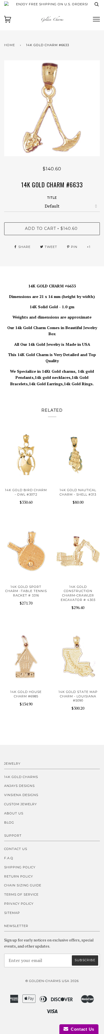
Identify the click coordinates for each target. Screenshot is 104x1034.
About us (13, 813)
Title (52, 198)
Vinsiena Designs (21, 795)
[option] (52, 108)
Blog (9, 822)
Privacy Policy (19, 904)
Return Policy (18, 876)
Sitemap (12, 913)
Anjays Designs (19, 786)
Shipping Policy (19, 867)
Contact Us (15, 849)
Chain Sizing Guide (22, 885)
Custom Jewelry (20, 804)
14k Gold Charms (21, 777)
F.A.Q (8, 858)
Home (9, 45)
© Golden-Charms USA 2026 (52, 981)
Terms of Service (21, 894)
